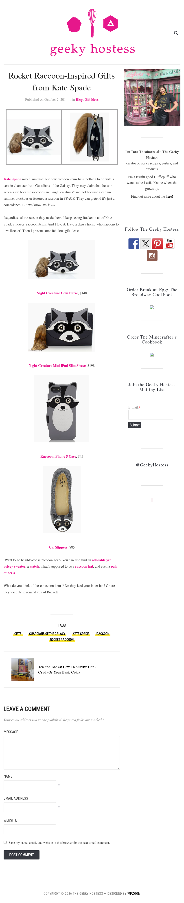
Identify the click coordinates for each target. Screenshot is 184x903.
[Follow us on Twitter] (145, 243)
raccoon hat (84, 566)
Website (10, 820)
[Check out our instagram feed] (152, 255)
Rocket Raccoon (62, 639)
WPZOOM (134, 893)
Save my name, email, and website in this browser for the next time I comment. (59, 842)
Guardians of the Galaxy (47, 634)
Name (8, 776)
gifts (18, 634)
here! (169, 196)
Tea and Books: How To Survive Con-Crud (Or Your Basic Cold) (67, 669)
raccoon (102, 634)
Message (11, 732)
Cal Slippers (58, 547)
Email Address (16, 798)
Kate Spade (12, 178)
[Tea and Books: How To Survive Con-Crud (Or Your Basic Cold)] (22, 669)
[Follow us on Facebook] (133, 243)
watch (34, 566)
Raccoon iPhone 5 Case (58, 456)
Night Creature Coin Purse (57, 292)
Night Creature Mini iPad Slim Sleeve (57, 365)
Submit (135, 425)
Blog (79, 99)
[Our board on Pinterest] (157, 243)
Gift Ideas (92, 99)
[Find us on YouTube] (169, 243)
